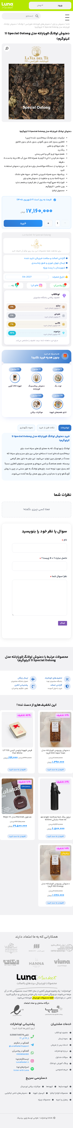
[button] (7, 48)
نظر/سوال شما (58, 576)
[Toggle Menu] (67, 20)
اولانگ (20, 24)
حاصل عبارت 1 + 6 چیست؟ (53, 558)
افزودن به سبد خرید (55, 769)
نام (64, 540)
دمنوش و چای (58, 24)
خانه (68, 24)
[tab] (64, 428)
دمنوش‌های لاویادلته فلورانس (37, 24)
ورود (60, 5)
